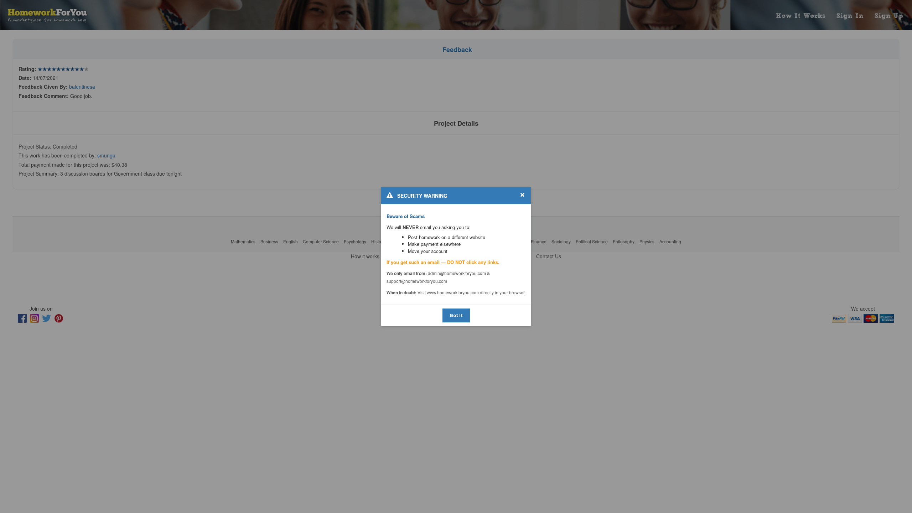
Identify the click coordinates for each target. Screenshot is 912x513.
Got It (456, 315)
